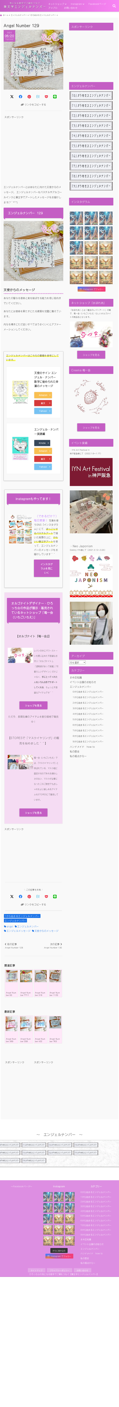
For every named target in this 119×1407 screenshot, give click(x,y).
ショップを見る (33, 705)
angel (10, 926)
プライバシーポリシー (59, 1270)
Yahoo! (44, 410)
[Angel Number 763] (55, 1022)
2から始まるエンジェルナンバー (88, 702)
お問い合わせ (70, 7)
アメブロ (52, 7)
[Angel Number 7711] (26, 976)
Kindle (43, 443)
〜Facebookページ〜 (21, 1186)
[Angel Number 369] (12, 1023)
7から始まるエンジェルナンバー (88, 730)
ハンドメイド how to (82, 746)
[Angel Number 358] (26, 1023)
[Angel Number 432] (41, 1023)
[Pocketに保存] (46, 96)
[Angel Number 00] (12, 976)
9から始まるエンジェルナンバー (88, 741)
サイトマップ (37, 1270)
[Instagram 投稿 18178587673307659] (106, 277)
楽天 (46, 403)
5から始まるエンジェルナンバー (88, 719)
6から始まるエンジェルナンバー (88, 724)
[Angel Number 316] (41, 976)
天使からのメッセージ (46, 930)
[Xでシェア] (12, 896)
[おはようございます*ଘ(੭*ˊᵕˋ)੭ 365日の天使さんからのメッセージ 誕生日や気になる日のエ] (76, 218)
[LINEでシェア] (55, 96)
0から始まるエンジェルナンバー (88, 691)
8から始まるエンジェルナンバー (88, 735)
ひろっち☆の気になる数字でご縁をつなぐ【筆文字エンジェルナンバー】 (64, 1274)
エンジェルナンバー (15, 920)
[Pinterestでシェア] (29, 96)
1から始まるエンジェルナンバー (22, 916)
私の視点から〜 (78, 755)
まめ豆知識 (76, 677)
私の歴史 (74, 751)
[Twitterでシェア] (12, 96)
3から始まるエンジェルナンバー (88, 708)
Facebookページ (97, 3)
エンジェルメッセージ (18, 930)
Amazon (44, 395)
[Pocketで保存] (46, 896)
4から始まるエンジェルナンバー (88, 713)
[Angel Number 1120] (55, 976)
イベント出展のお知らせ (83, 681)
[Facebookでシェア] (20, 96)
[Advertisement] (33, 150)
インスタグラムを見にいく (47, 568)
